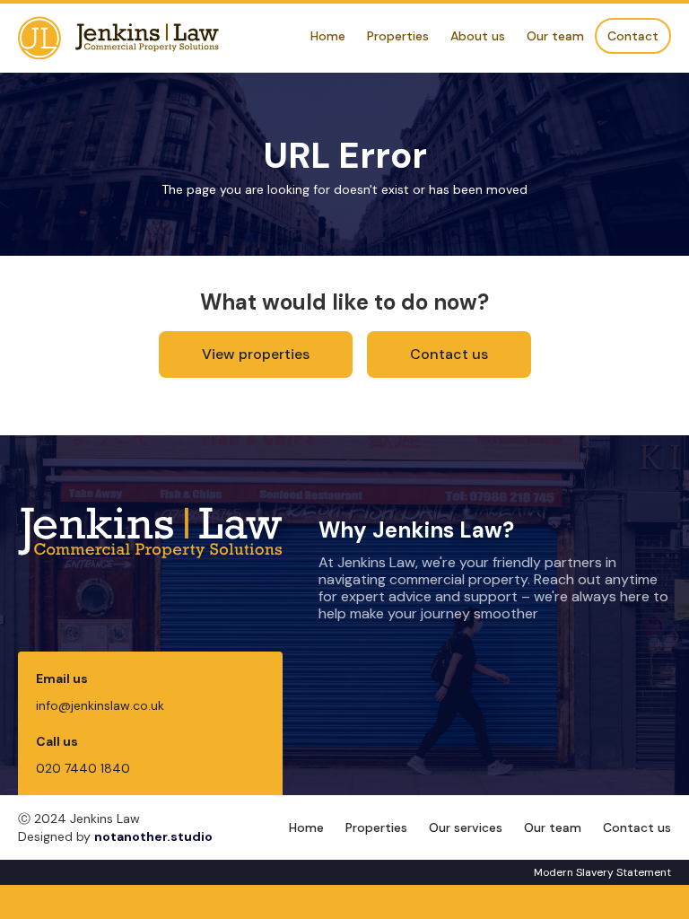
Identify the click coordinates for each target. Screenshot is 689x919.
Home (327, 36)
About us (477, 36)
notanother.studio (153, 836)
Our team (555, 36)
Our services (465, 827)
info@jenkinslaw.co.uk (100, 705)
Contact (632, 36)
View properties (256, 354)
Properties (398, 36)
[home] (118, 38)
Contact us (449, 354)
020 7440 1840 (83, 768)
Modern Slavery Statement (602, 872)
